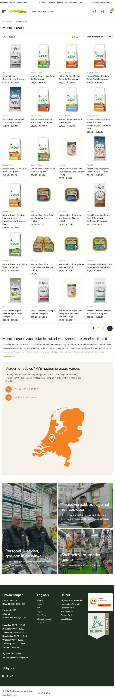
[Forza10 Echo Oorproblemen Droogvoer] (15, 56)
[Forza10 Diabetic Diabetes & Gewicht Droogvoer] (100, 290)
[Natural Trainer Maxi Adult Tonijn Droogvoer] (15, 244)
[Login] (104, 11)
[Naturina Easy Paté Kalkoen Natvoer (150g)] (71, 244)
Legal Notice (66, 619)
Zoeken (95, 11)
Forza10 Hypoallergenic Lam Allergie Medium (13, 121)
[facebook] (7, 676)
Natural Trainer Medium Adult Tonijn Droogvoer (42, 121)
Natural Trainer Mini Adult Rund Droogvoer (14, 170)
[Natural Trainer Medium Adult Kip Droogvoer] (71, 56)
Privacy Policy (67, 615)
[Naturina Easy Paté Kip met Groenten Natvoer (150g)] (100, 244)
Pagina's (43, 595)
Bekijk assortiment (4, 11)
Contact (40, 622)
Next (110, 328)
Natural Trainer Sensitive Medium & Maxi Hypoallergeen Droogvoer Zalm (14, 219)
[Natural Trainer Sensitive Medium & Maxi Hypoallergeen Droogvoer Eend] (100, 99)
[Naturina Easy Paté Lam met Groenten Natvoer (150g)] (71, 195)
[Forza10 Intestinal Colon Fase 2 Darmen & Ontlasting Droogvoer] (100, 195)
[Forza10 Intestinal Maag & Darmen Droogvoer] (43, 290)
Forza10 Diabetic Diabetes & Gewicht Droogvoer (99, 312)
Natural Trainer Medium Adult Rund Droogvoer (98, 78)
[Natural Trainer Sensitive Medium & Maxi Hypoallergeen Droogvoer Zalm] (15, 195)
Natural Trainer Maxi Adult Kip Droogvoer (43, 78)
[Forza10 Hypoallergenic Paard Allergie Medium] (100, 149)
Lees (7, 356)
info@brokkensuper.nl (17, 657)
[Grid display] (73, 37)
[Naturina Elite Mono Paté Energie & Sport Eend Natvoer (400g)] (71, 290)
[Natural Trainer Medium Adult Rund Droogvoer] (100, 56)
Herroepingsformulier (71, 604)
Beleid (65, 595)
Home (40, 600)
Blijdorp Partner (44, 619)
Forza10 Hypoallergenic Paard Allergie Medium (98, 170)
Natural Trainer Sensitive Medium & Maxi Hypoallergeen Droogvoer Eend (99, 124)
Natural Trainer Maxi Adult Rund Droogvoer (43, 170)
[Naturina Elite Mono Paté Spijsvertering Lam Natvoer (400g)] (71, 149)
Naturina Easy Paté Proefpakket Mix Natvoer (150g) (42, 267)
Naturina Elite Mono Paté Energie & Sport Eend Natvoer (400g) (70, 313)
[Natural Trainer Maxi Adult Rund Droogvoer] (43, 149)
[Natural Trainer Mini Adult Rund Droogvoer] (15, 149)
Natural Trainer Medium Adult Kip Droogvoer (70, 78)
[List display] (77, 37)
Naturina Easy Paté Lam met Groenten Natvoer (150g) (70, 218)
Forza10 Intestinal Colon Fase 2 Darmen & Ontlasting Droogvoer (98, 218)
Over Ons (41, 615)
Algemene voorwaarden (72, 600)
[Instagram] (3, 676)
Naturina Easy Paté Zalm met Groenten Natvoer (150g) (42, 218)
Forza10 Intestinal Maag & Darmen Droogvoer (43, 312)
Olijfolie (40, 611)
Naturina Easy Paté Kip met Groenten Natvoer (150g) (99, 266)
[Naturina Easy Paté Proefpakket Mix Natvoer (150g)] (43, 244)
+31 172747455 (13, 653)
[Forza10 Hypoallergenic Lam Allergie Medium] (15, 99)
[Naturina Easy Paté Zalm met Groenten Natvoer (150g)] (43, 195)
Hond (39, 604)
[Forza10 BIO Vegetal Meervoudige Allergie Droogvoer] (15, 290)
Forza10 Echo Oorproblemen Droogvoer (14, 78)
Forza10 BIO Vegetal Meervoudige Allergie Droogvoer (12, 313)
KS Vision (11, 695)
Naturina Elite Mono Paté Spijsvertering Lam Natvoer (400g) (71, 171)
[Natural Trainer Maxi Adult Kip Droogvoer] (43, 56)
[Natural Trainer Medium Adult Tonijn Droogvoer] (43, 99)
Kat (38, 607)
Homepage (7, 21)
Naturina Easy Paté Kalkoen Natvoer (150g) (71, 266)
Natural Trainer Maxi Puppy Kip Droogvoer (71, 121)
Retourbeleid (67, 611)
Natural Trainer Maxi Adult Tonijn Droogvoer (14, 266)
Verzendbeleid (67, 607)
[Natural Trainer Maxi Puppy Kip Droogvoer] (71, 99)
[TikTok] (11, 676)
